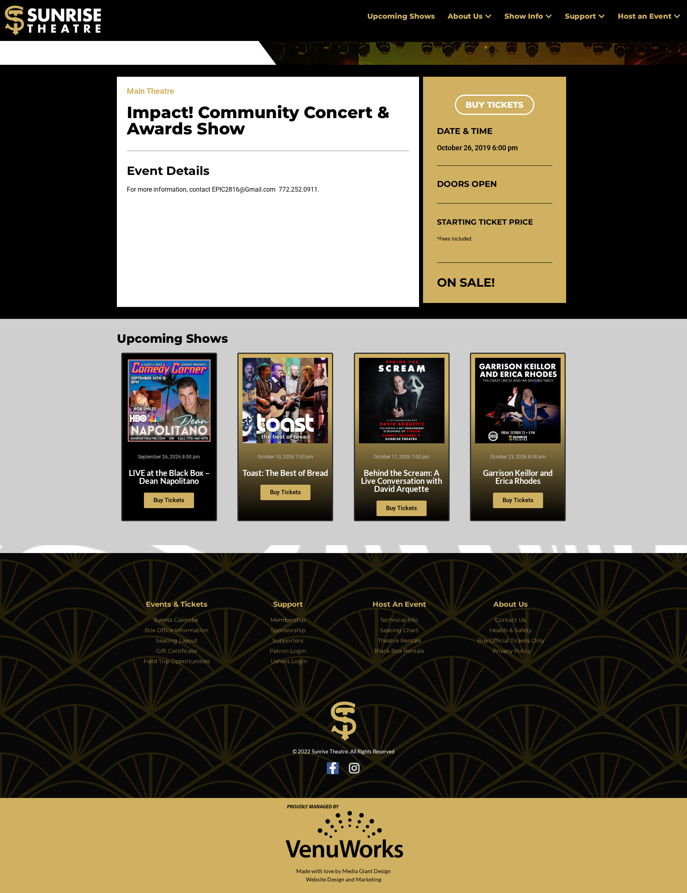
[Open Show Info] (548, 16)
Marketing (368, 879)
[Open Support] (601, 16)
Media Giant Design (366, 871)
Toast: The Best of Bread (285, 473)
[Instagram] (354, 768)
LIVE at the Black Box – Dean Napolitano (169, 476)
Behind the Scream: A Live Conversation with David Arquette (401, 480)
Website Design (325, 879)
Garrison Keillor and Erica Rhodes (518, 476)
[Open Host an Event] (677, 16)
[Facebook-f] (333, 768)
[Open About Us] (488, 16)
